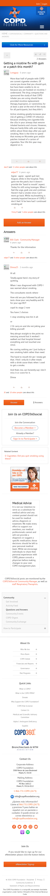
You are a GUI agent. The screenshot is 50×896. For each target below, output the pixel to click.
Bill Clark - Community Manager (25, 239)
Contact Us (25, 710)
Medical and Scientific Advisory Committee (25, 715)
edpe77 (7, 257)
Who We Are (25, 649)
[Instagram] (30, 827)
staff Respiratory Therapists (25, 584)
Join (38, 3)
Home (5, 33)
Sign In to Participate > (25, 438)
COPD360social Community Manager (20, 581)
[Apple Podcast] (22, 832)
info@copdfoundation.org (24, 818)
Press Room (25, 654)
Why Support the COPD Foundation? (25, 701)
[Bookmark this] (40, 54)
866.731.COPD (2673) (29, 804)
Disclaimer (30, 880)
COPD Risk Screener (25, 706)
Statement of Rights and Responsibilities (25, 886)
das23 (6, 167)
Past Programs (25, 673)
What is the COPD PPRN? (25, 693)
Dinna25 (14, 267)
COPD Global (25, 659)
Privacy (39, 880)
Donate (41, 11)
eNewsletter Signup (25, 864)
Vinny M (15, 212)
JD (5, 392)
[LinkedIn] (25, 827)
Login (44, 3)
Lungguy (14, 72)
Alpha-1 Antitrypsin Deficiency (25, 721)
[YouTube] (36, 827)
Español (25, 726)
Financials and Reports (25, 663)
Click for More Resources (21, 44)
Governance (25, 668)
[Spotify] (28, 832)
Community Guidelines (24, 883)
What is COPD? (25, 689)
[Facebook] (14, 827)
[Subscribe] (44, 54)
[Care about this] (36, 54)
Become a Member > (25, 427)
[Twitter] (19, 827)
